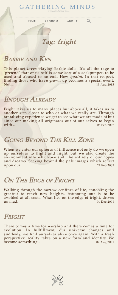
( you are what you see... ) (59, 11)
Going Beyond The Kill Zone (49, 140)
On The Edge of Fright (39, 180)
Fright (14, 216)
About (72, 21)
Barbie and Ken (27, 59)
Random (51, 21)
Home (31, 21)
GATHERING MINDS (57, 7)
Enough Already (29, 99)
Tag (47, 42)
